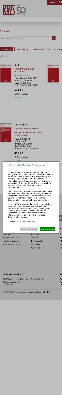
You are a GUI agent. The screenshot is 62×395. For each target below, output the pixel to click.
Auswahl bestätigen (29, 229)
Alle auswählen (47, 229)
